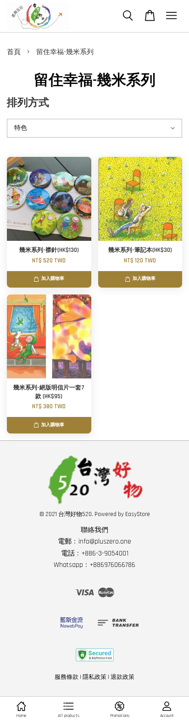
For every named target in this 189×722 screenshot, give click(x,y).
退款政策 (122, 677)
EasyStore (137, 514)
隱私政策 (94, 677)
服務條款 (66, 677)
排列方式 (28, 103)
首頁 (14, 52)
